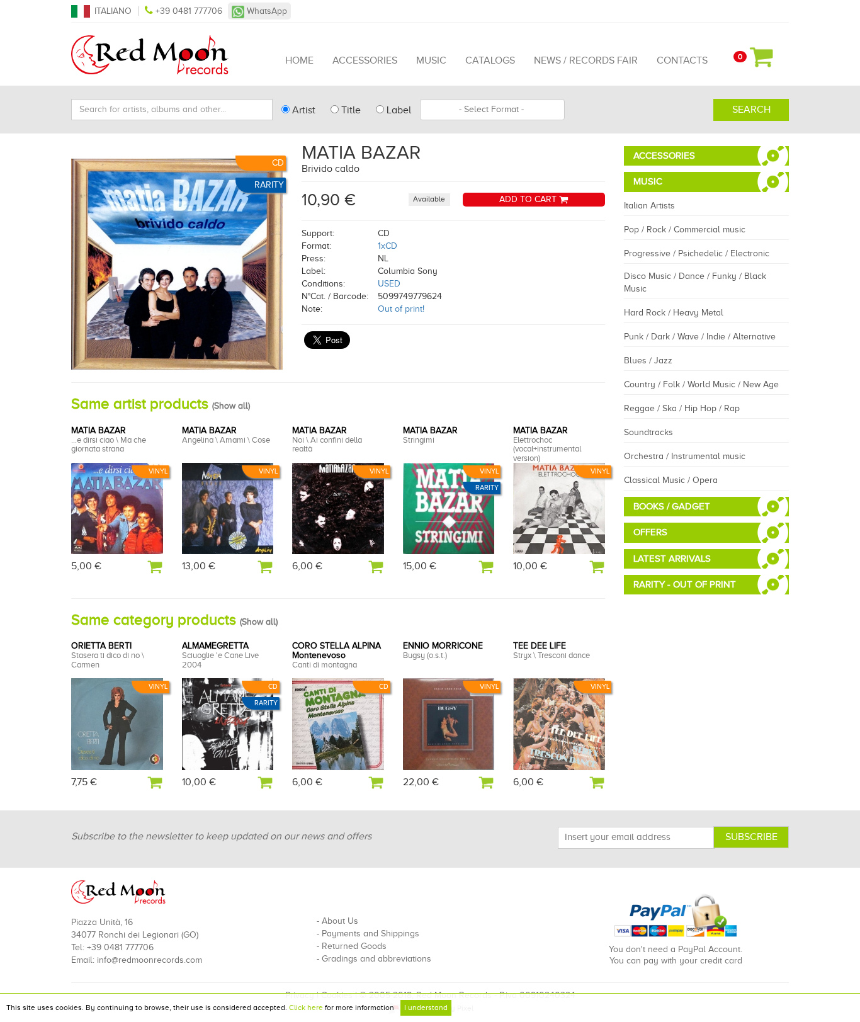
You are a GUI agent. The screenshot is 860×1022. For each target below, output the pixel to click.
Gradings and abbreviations (376, 958)
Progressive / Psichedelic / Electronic (696, 253)
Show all (231, 406)
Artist (302, 110)
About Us (340, 921)
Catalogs (490, 60)
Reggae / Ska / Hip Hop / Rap (682, 408)
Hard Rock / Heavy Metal (673, 312)
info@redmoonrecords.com (149, 960)
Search (751, 109)
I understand (426, 1007)
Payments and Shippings (370, 933)
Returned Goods (354, 946)
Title (350, 110)
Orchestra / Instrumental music (684, 456)
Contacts (682, 60)
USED (389, 283)
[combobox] (492, 109)
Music (431, 60)
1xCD (387, 246)
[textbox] (492, 109)
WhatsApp (265, 11)
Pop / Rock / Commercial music (684, 229)
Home (299, 60)
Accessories (364, 60)
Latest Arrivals (672, 559)
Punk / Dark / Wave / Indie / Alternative (700, 336)
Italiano (113, 11)
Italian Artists (649, 205)
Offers (650, 532)
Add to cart (529, 199)
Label (397, 110)
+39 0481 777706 (189, 11)
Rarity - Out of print (684, 584)
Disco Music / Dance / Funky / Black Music (695, 282)
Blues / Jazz (648, 360)
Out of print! (401, 309)
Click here (306, 1007)
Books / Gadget (671, 506)
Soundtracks (648, 432)
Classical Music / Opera (671, 480)
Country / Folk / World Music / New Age (701, 384)
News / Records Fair (586, 60)
